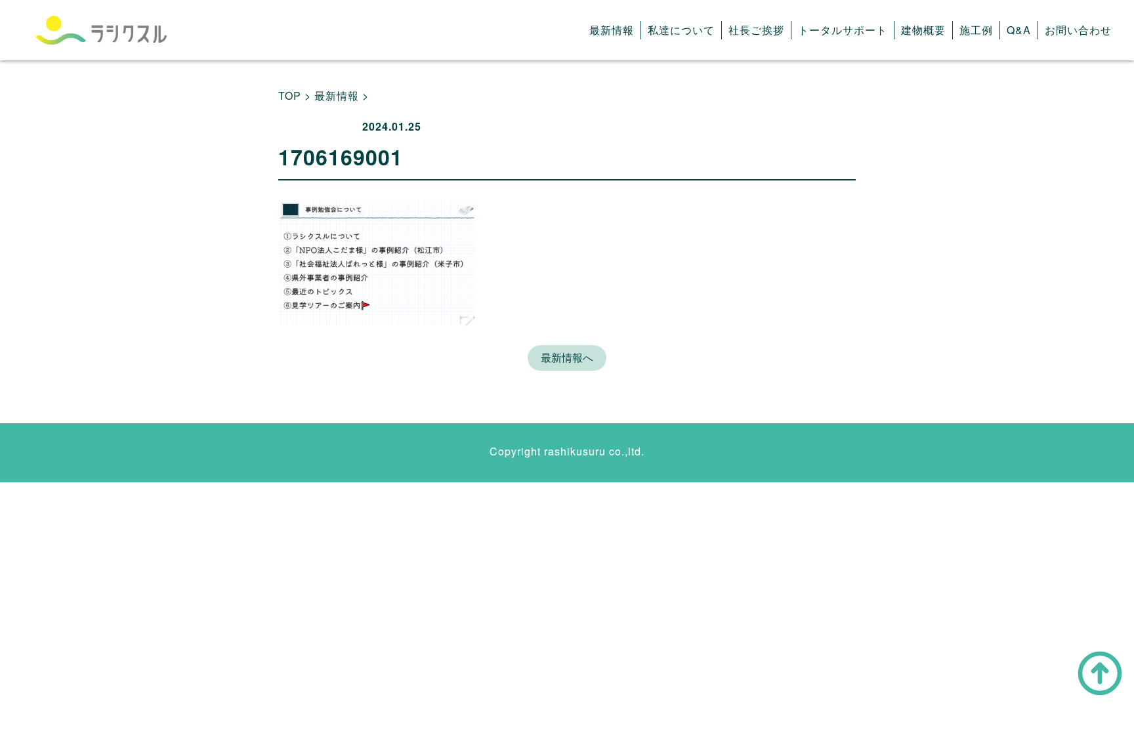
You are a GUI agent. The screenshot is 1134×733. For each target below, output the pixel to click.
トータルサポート (842, 29)
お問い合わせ (1078, 29)
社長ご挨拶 (756, 29)
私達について (681, 29)
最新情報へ (567, 357)
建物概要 (923, 29)
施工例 (976, 29)
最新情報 (611, 29)
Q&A (1019, 29)
